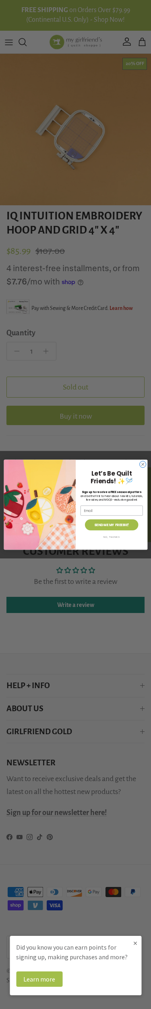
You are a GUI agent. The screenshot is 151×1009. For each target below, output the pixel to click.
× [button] (135, 943)
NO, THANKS (111, 537)
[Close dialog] (142, 464)
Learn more (39, 979)
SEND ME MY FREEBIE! (111, 524)
